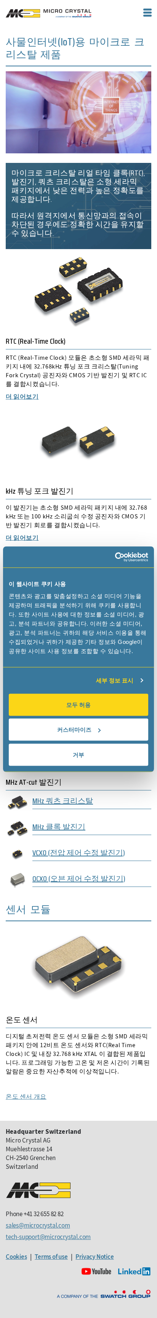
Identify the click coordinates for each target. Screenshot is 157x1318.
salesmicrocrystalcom (38, 1225)
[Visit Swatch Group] (103, 1294)
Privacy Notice (94, 1256)
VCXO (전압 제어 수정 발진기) (78, 852)
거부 (78, 754)
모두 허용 (78, 704)
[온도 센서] (78, 964)
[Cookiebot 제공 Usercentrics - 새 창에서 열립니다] (115, 557)
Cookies (16, 1256)
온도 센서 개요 (26, 1096)
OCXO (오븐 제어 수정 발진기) (78, 878)
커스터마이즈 (74, 729)
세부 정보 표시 (115, 680)
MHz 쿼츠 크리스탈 (62, 801)
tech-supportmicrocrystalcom (48, 1237)
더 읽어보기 (22, 396)
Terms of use (51, 1256)
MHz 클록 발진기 (58, 827)
